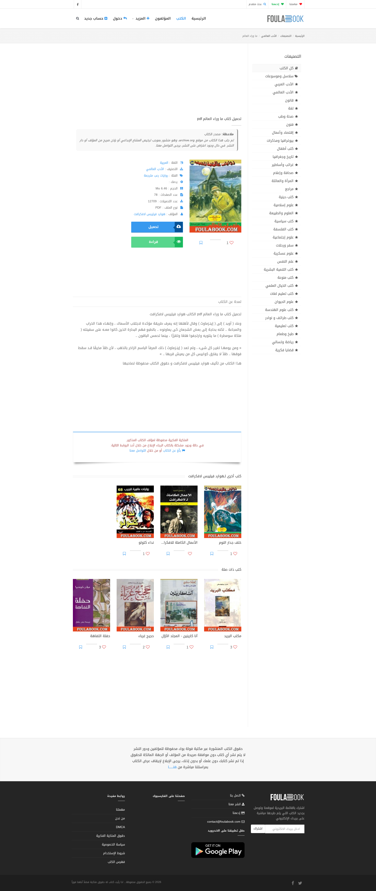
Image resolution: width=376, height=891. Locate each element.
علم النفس (285, 261)
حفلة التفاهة (100, 636)
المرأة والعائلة (283, 180)
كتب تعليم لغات (282, 293)
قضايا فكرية (284, 350)
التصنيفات (285, 36)
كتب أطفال (285, 148)
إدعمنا (237, 813)
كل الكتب (287, 68)
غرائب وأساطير (283, 164)
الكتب (181, 18)
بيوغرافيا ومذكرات (280, 140)
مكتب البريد (232, 636)
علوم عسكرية (284, 253)
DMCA (120, 827)
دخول (118, 18)
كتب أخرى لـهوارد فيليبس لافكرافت (214, 476)
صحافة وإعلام (283, 172)
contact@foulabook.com (223, 822)
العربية (164, 163)
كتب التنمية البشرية (279, 269)
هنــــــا (172, 767)
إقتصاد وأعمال (283, 132)
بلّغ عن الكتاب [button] (172, 451)
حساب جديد (94, 18)
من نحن (120, 818)
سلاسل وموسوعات (279, 76)
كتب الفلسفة (283, 229)
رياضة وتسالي (283, 342)
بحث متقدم (255, 4)
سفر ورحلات (285, 245)
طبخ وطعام (285, 334)
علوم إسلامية (284, 205)
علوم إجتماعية (283, 237)
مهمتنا (293, 4)
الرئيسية (198, 18)
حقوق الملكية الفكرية (110, 836)
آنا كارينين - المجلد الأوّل (179, 636)
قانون (289, 100)
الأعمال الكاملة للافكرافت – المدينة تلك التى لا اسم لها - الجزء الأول (179, 543)
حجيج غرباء (146, 636)
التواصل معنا (137, 451)
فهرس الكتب (116, 862)
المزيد (140, 18)
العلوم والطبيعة (281, 213)
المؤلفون (163, 18)
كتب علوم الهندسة (279, 309)
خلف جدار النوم (230, 543)
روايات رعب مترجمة (156, 176)
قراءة (153, 241)
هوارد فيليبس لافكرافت (149, 214)
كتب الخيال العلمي (279, 285)
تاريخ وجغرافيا (283, 156)
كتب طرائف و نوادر (279, 317)
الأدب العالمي (269, 36)
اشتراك (257, 829)
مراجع (289, 189)
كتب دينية (286, 197)
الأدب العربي (284, 84)
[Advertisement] (157, 84)
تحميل (153, 226)
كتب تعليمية (284, 325)
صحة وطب (286, 116)
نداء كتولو (146, 543)
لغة (291, 108)
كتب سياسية (284, 221)
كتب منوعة (285, 277)
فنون (290, 124)
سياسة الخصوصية (113, 844)
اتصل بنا (236, 795)
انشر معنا (235, 804)
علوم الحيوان (284, 301)
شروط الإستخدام (114, 853)
